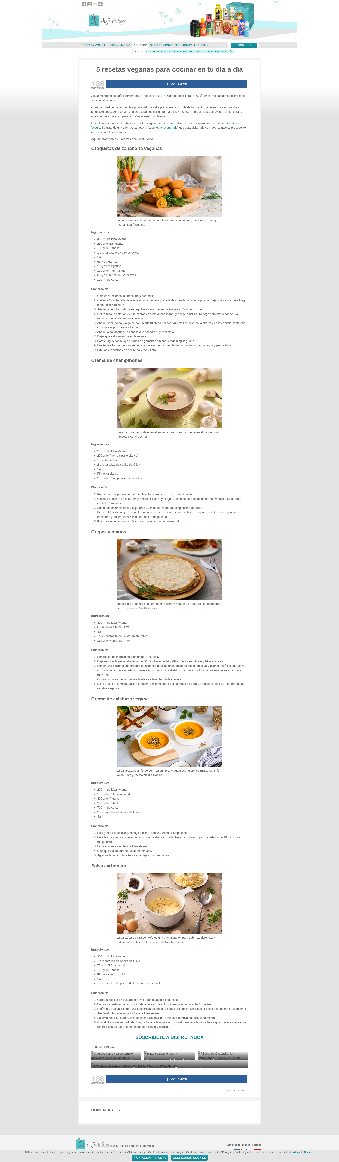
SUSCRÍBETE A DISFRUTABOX (169, 1037)
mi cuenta (201, 45)
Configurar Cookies (189, 1157)
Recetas (141, 51)
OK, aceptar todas (151, 1157)
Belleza (195, 51)
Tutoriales (177, 51)
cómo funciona (106, 45)
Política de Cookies (302, 1152)
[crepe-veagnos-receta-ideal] (169, 569)
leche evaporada (166, 127)
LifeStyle (158, 51)
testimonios (183, 45)
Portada (88, 45)
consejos (140, 45)
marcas (125, 45)
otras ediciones (161, 45)
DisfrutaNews (215, 51)
